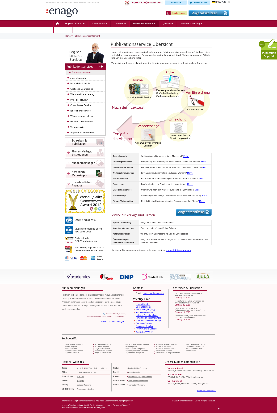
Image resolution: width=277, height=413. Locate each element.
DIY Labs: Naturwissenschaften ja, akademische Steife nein (188, 294)
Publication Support (143, 23)
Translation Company (136, 385)
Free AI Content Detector (146, 329)
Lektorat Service (143, 304)
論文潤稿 (80, 381)
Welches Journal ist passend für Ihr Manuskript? (165, 156)
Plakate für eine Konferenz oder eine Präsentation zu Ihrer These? (173, 201)
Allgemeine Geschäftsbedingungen (109, 401)
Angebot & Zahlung (190, 23)
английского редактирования (140, 376)
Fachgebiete (98, 23)
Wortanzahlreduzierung (82, 94)
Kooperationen (200, 2)
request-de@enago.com (178, 250)
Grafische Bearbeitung (81, 89)
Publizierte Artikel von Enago (148, 321)
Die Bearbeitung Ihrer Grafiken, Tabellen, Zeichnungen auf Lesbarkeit (174, 167)
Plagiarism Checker (144, 326)
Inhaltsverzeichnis (69, 401)
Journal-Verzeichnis (144, 312)
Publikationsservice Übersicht (87, 36)
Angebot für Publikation (82, 132)
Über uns (62, 29)
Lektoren (119, 23)
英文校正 (80, 368)
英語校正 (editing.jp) (144, 332)
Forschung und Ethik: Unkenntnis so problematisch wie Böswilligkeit (189, 302)
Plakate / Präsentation (81, 121)
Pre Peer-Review (79, 99)
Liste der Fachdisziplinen (147, 315)
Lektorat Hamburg (143, 307)
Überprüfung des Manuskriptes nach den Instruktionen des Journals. (174, 162)
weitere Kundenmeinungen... (113, 321)
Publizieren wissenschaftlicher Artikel (181, 52)
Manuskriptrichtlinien (80, 83)
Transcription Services (85, 389)
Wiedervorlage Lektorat (82, 116)
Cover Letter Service (80, 105)
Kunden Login (178, 13)
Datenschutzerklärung (86, 401)
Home (57, 24)
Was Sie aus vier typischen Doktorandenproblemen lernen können (190, 309)
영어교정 (80, 376)
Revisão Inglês (134, 372)
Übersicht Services (81, 72)
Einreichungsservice (80, 110)
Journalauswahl (78, 78)
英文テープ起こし (100, 368)
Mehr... (186, 156)
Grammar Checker (144, 323)
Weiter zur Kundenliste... (206, 390)
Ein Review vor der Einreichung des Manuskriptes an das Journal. (173, 179)
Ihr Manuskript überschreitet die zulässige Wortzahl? (167, 173)
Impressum (128, 401)
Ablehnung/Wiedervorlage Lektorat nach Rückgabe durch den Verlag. (174, 195)
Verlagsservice (77, 127)
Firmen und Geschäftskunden (148, 318)
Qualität (167, 23)
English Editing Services (137, 368)
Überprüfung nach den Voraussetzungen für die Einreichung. (170, 190)
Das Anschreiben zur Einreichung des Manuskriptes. (167, 184)
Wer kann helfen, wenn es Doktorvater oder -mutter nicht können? (190, 317)
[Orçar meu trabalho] (209, 15)
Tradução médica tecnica (138, 381)
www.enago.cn (90, 372)
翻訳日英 (88, 368)
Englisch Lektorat (74, 23)
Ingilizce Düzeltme (84, 385)
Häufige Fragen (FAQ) (145, 310)
